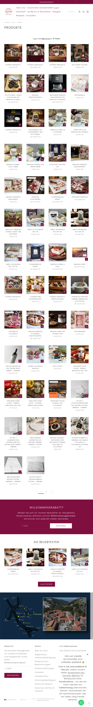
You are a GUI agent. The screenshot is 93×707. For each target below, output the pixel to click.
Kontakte (31, 15)
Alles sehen (46, 584)
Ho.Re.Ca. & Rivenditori (39, 11)
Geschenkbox (79, 95)
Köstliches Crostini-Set (57, 166)
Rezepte (20, 15)
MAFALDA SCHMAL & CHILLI (57, 265)
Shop (13, 22)
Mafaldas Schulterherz (35, 198)
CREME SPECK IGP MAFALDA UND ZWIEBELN (79, 131)
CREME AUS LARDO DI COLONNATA (57, 131)
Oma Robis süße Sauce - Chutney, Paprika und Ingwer (35, 403)
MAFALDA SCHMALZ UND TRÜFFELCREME (35, 166)
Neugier (57, 11)
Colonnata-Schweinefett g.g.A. (43, 7)
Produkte (19, 22)
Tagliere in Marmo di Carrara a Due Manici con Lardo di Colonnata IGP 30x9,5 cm (79, 442)
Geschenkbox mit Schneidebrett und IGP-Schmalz (35, 132)
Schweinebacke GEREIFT (58, 198)
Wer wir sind (41, 650)
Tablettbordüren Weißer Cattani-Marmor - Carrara (13, 479)
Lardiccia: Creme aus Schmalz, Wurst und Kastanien (13, 232)
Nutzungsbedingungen (47, 680)
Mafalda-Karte (79, 264)
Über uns (20, 7)
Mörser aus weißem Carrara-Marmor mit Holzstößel (80, 299)
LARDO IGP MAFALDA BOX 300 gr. (57, 231)
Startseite (7, 22)
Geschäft (21, 11)
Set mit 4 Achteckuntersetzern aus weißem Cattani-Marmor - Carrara (79, 404)
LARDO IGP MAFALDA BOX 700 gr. (13, 265)
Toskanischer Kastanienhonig (35, 298)
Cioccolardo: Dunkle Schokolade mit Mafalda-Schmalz (13, 97)
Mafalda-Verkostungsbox (35, 96)
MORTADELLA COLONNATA (13, 333)
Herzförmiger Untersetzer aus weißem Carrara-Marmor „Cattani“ (35, 441)
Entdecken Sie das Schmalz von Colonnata (58, 403)
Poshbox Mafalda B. (35, 65)
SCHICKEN (61, 526)
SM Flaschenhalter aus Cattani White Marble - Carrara (13, 368)
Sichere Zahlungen (44, 668)
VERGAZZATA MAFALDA (80, 197)
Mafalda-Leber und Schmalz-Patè (57, 333)
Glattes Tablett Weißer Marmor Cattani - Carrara (35, 479)
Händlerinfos (41, 676)
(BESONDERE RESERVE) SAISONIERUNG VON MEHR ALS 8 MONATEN (58, 97)
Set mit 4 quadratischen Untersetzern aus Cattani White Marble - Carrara (13, 442)
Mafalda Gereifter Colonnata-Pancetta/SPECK (35, 334)
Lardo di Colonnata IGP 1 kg (35, 231)
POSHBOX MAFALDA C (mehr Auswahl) (57, 298)
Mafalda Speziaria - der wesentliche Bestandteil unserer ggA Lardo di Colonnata (57, 442)
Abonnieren (13, 675)
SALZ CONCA (57, 366)
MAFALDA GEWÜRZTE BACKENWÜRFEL (80, 166)
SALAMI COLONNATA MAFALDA (35, 367)
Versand (39, 672)
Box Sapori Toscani (79, 65)
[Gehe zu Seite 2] (52, 492)
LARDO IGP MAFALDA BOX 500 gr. (79, 231)
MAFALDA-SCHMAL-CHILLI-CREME (13, 166)
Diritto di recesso (43, 684)
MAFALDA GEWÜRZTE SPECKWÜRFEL (13, 198)
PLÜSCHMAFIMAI (79, 331)
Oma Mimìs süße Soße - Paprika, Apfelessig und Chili (80, 368)
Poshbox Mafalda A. (13, 65)
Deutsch (71, 11)
